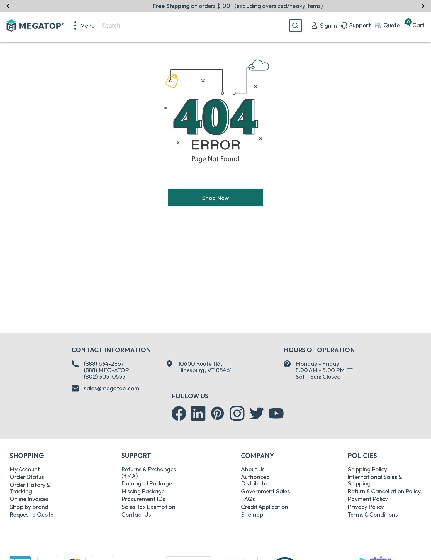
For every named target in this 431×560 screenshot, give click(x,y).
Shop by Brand (29, 506)
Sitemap (252, 514)
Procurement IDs (143, 498)
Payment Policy (368, 498)
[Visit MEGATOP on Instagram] (237, 413)
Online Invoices (29, 498)
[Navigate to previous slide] (8, 6)
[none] (84, 25)
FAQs (248, 498)
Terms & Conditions (373, 514)
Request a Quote (32, 514)
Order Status (27, 476)
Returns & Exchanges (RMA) (148, 472)
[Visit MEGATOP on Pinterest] (217, 413)
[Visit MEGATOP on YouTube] (276, 413)
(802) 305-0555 (104, 376)
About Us (253, 469)
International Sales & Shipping (375, 480)
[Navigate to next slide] (423, 6)
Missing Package (143, 491)
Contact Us (136, 514)
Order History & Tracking (30, 488)
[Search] (295, 25)
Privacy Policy (366, 506)
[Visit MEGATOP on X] (257, 413)
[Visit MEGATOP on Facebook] (179, 413)
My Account (25, 469)
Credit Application (264, 506)
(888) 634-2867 (104, 363)
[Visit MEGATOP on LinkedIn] (198, 413)
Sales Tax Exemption (148, 506)
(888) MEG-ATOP (106, 370)
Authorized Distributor (255, 480)
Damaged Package (146, 483)
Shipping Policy (367, 469)
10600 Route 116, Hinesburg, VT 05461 (205, 366)
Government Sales (265, 491)
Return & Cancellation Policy (384, 491)
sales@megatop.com (111, 388)
